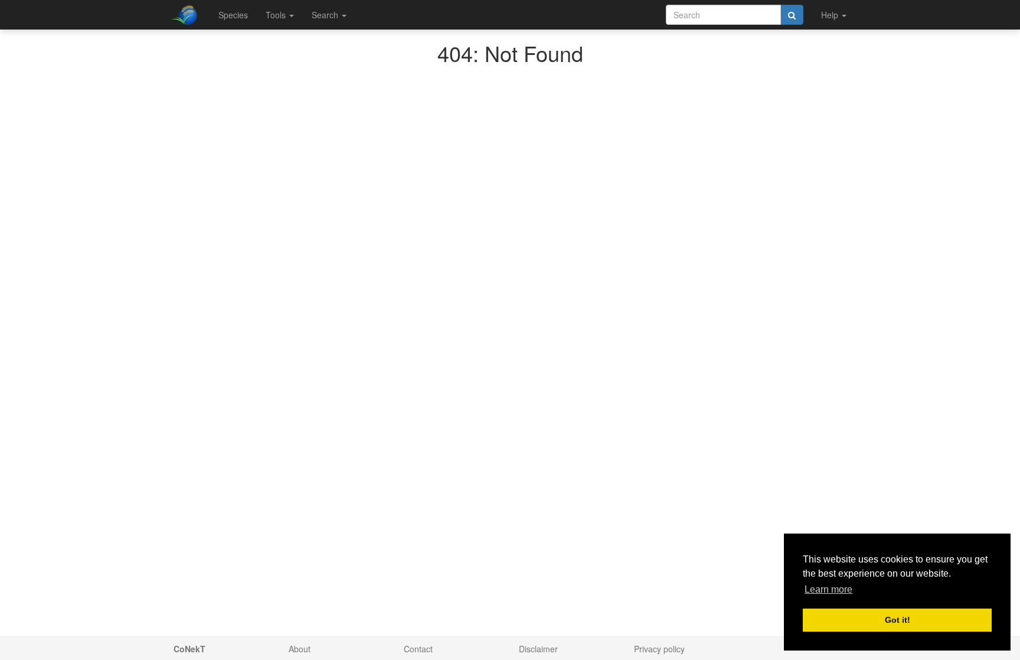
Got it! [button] (897, 620)
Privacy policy (659, 649)
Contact (418, 649)
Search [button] (326, 15)
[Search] (791, 15)
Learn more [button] (828, 589)
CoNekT (189, 649)
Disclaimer (538, 649)
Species (233, 15)
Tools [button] (277, 15)
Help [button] (831, 15)
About (299, 649)
